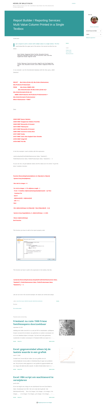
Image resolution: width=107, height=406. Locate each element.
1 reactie (19, 341)
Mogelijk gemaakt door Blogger (45, 402)
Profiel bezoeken (94, 26)
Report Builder (69, 51)
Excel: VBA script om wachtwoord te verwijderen (33, 379)
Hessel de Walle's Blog (23, 3)
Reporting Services (69, 53)
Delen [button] (67, 43)
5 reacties (19, 369)
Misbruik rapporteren (90, 37)
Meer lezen (51, 341)
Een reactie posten (17, 308)
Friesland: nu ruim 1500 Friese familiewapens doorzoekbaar (30, 323)
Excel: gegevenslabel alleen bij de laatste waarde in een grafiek (32, 351)
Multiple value (68, 50)
